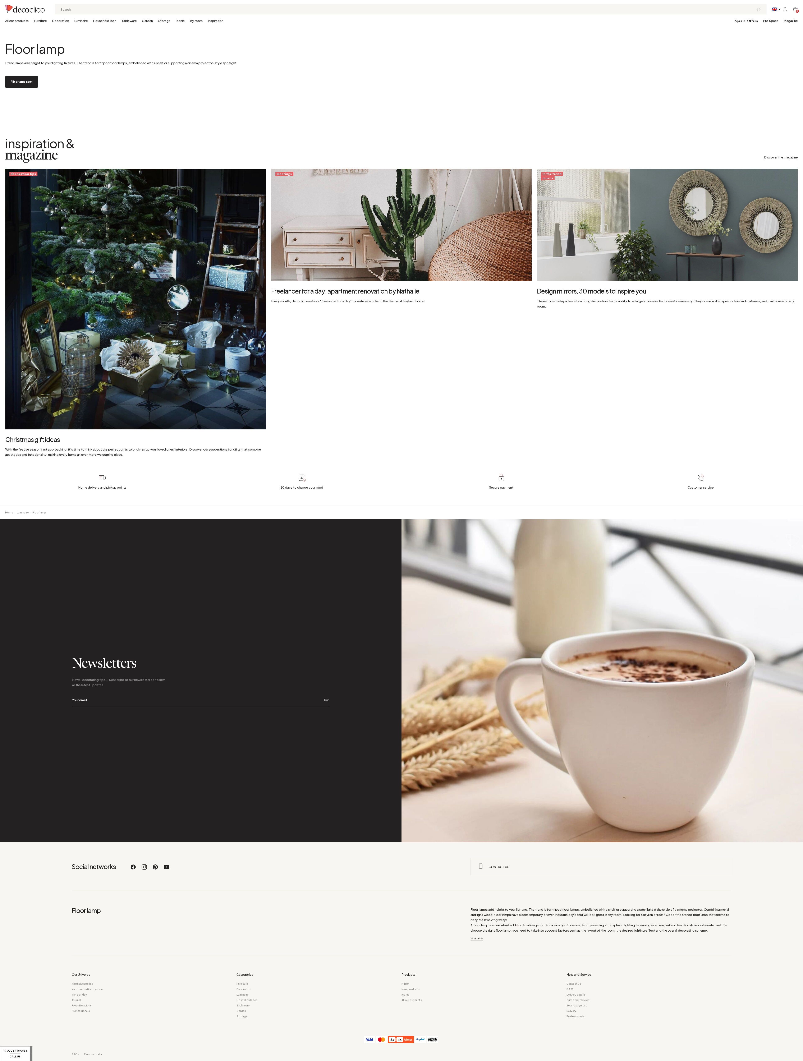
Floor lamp (39, 512)
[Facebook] (133, 869)
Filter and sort (21, 81)
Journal (76, 1000)
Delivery (571, 1010)
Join (326, 700)
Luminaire (81, 21)
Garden (147, 21)
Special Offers (746, 21)
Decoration (60, 21)
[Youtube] (166, 869)
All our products (17, 21)
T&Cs (75, 1054)
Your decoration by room (88, 989)
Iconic (180, 21)
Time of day (79, 994)
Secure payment (576, 1005)
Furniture (40, 21)
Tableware (129, 21)
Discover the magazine (781, 157)
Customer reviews (577, 1000)
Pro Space (771, 21)
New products (411, 989)
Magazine (791, 21)
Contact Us (573, 983)
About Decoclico (82, 983)
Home (9, 512)
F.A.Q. (570, 989)
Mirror (405, 983)
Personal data (93, 1054)
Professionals (81, 1010)
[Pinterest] (156, 869)
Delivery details (576, 994)
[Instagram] (144, 869)
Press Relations (82, 1005)
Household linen (104, 21)
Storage (164, 21)
